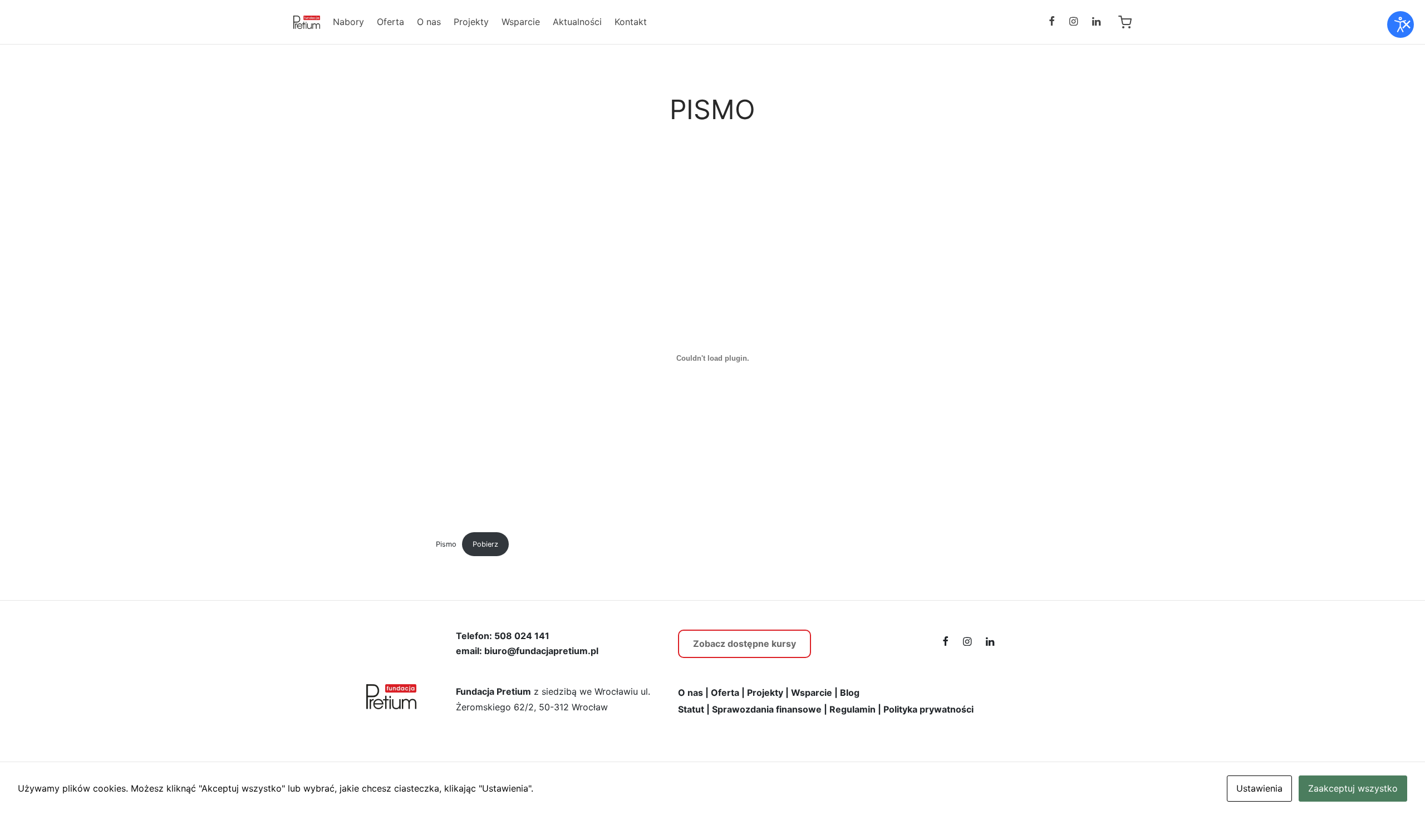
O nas (429, 21)
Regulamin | (855, 709)
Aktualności (577, 21)
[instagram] (1073, 22)
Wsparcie (521, 21)
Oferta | (728, 692)
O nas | (693, 692)
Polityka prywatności (928, 709)
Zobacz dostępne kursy (744, 643)
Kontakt (631, 21)
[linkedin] (1096, 22)
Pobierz (485, 544)
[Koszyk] (1125, 22)
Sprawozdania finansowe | (769, 709)
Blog (849, 692)
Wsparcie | (814, 692)
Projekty (471, 21)
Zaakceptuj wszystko (1353, 788)
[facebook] (1051, 22)
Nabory (348, 21)
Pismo (446, 544)
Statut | (694, 709)
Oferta (390, 21)
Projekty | (768, 692)
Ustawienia (1259, 788)
